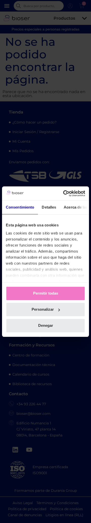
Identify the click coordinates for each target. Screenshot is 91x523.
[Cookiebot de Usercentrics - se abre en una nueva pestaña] (64, 193)
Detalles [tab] (49, 207)
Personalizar (43, 309)
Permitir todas (45, 293)
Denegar (45, 325)
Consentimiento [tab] (20, 207)
